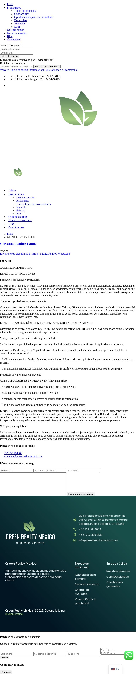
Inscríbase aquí (37, 69)
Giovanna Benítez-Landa (18, 244)
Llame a (43, 253)
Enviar (4, 657)
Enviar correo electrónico (14, 253)
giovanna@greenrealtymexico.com (23, 456)
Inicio (10, 4)
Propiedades (14, 7)
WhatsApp (64, 253)
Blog (10, 36)
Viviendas (19, 23)
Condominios (21, 13)
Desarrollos (20, 20)
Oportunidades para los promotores (33, 17)
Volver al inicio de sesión (14, 69)
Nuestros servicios (17, 33)
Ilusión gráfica (14, 614)
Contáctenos (14, 39)
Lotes (17, 26)
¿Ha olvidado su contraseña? (62, 69)
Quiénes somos (15, 29)
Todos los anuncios (25, 10)
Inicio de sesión (9, 56)
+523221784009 (13, 453)
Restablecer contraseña (47, 66)
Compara (6, 672)
